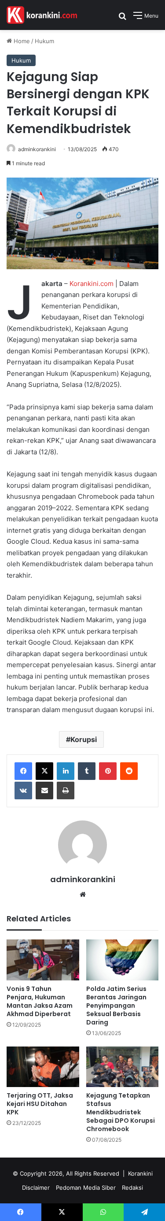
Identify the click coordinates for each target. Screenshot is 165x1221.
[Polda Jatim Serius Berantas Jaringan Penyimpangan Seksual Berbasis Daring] (122, 959)
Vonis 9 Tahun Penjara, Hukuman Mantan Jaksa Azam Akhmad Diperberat (40, 1001)
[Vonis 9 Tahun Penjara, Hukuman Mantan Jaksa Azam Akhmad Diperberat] (43, 959)
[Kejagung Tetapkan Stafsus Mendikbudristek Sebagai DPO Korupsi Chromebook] (122, 1067)
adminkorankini (37, 149)
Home (21, 41)
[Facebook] (23, 771)
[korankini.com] (42, 15)
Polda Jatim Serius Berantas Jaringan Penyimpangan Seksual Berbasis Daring (116, 1005)
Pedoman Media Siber (86, 1187)
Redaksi (132, 1187)
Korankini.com (92, 283)
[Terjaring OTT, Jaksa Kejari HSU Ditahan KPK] (43, 1067)
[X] (44, 771)
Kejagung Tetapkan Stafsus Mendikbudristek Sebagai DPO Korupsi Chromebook (120, 1112)
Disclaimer (36, 1187)
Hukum (44, 41)
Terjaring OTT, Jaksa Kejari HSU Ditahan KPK (40, 1104)
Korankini (140, 1173)
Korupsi (83, 739)
